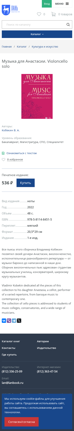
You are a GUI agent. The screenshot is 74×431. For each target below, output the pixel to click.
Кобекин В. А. (11, 130)
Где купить (9, 354)
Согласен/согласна (21, 422)
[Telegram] (14, 320)
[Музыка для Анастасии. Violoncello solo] (37, 96)
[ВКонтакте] (4, 320)
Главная (7, 46)
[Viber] (9, 320)
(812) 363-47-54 (47, 371)
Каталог (22, 46)
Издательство (46, 348)
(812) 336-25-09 (12, 371)
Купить (25, 183)
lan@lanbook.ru (12, 383)
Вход (47, 3)
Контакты (8, 348)
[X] (19, 320)
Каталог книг (11, 341)
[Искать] (68, 24)
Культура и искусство (45, 46)
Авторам (43, 341)
